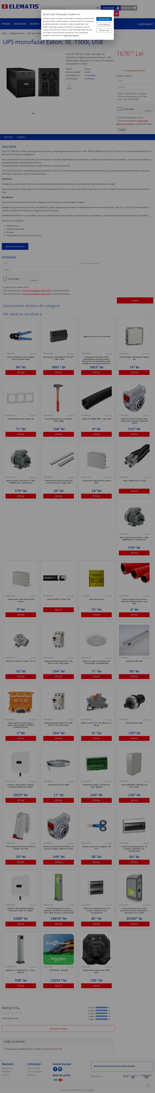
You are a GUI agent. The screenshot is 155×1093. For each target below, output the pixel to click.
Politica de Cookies (70, 35)
